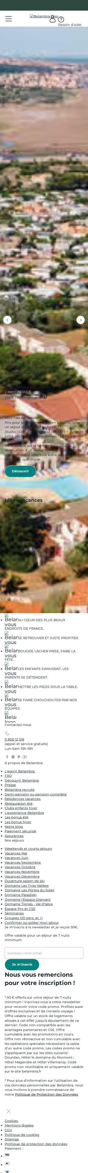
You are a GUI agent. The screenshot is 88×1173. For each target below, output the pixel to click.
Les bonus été (16, 817)
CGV (8, 1130)
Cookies (11, 1121)
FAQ (8, 776)
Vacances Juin (16, 858)
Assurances (14, 836)
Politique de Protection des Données (46, 1094)
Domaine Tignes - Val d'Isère (29, 904)
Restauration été (19, 803)
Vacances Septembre (23, 862)
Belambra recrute (19, 790)
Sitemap (12, 1139)
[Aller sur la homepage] (10, 718)
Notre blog (14, 827)
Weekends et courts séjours (28, 848)
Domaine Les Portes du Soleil (29, 890)
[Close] (13, 408)
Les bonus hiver (18, 822)
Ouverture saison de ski (25, 881)
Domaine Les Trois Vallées (27, 886)
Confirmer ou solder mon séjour (32, 923)
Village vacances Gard (23, 513)
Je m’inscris (22, 964)
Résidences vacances (23, 799)
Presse (10, 785)
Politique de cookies (22, 1135)
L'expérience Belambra (24, 813)
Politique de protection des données (36, 1144)
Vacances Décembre (22, 876)
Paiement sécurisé (20, 831)
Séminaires (14, 913)
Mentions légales (19, 1125)
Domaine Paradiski (21, 895)
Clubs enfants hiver (21, 808)
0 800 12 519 (14, 739)
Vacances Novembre (22, 872)
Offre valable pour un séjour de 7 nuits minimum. (37, 937)
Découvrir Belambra (22, 780)
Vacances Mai (16, 853)
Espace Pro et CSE (20, 909)
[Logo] (44, 16)
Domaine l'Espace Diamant (28, 899)
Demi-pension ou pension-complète (36, 794)
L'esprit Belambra (20, 771)
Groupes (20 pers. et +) (24, 918)
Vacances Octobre (20, 867)
